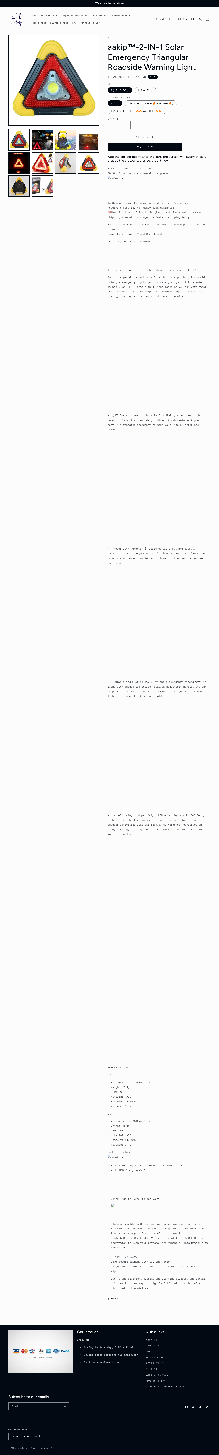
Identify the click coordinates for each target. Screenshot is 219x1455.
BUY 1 (114, 103)
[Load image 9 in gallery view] (19, 186)
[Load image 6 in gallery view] (42, 163)
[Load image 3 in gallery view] (65, 140)
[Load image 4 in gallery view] (88, 140)
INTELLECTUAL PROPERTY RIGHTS (165, 1386)
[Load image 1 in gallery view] (19, 140)
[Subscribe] (65, 1406)
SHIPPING (151, 1369)
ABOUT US (151, 1340)
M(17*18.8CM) (120, 90)
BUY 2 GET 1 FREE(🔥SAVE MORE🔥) (150, 103)
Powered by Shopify (42, 1448)
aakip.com (23, 1448)
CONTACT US (153, 1346)
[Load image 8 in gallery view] (88, 163)
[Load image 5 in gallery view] (19, 163)
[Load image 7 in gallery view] (65, 163)
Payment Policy (155, 1380)
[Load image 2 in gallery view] (42, 140)
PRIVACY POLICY (155, 1357)
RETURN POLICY (155, 1363)
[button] (192, 19)
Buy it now (145, 146)
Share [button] (114, 1298)
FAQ (148, 1351)
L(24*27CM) (145, 90)
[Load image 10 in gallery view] (42, 186)
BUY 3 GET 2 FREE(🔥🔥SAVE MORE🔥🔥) (137, 111)
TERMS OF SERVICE (157, 1375)
